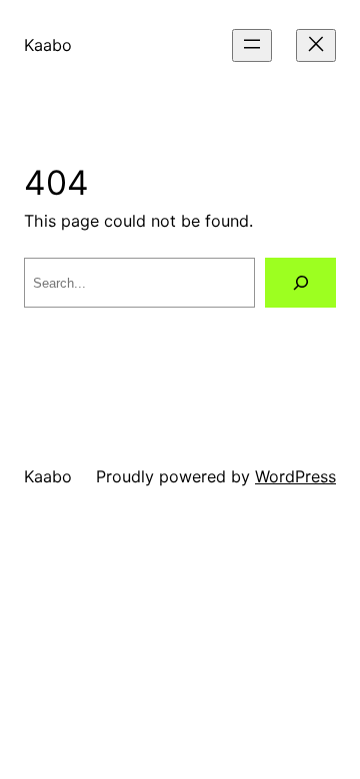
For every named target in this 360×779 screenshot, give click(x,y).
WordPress (295, 476)
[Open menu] (252, 45)
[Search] (300, 282)
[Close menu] (316, 45)
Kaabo (48, 45)
